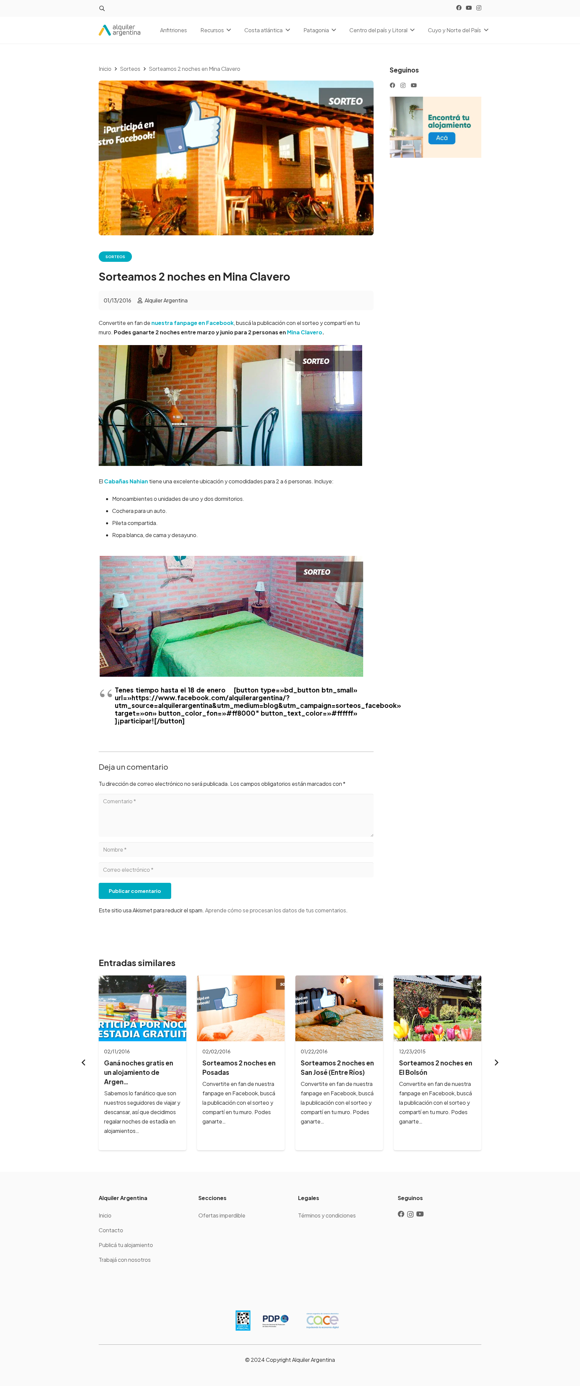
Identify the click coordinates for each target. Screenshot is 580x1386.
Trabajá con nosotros (125, 1259)
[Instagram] (478, 8)
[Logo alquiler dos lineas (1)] (119, 30)
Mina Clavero (304, 332)
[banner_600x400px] (435, 127)
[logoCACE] (322, 1320)
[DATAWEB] (243, 1320)
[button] (102, 8)
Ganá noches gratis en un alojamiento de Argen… (138, 1072)
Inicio (105, 1215)
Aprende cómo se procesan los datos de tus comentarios (275, 910)
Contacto (111, 1230)
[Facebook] (459, 7)
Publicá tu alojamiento (126, 1244)
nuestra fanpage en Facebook (192, 322)
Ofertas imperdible (221, 1215)
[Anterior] (84, 1062)
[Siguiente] (496, 1062)
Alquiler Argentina (166, 300)
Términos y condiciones (327, 1215)
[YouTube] (469, 7)
